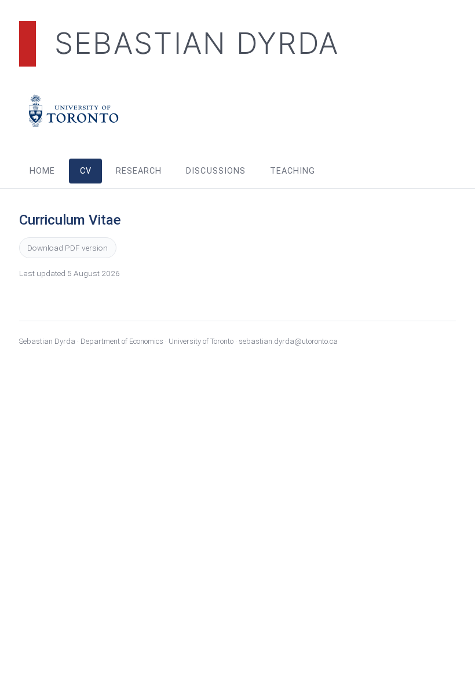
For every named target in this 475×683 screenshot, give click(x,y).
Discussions (215, 171)
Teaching (292, 171)
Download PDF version (67, 247)
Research (139, 171)
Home (42, 171)
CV (86, 171)
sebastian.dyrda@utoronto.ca (288, 341)
